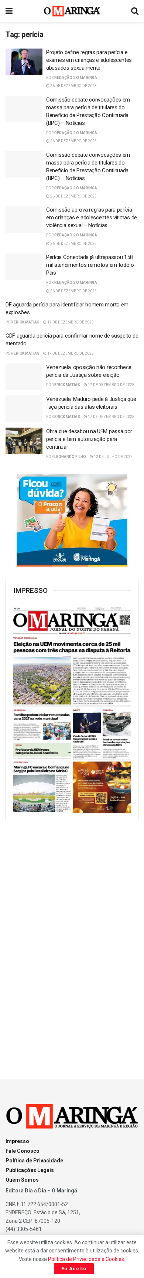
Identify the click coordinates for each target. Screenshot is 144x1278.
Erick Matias (27, 322)
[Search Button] (134, 11)
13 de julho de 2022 (113, 457)
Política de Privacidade (34, 1161)
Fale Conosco (23, 1151)
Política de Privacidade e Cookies (86, 1259)
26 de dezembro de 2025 (73, 86)
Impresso (17, 1141)
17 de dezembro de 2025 (70, 322)
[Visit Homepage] (72, 11)
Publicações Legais (30, 1170)
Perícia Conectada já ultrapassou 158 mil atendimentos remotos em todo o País (90, 265)
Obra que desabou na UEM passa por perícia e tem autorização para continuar (89, 439)
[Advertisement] (72, 943)
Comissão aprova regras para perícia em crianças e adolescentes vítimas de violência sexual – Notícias (91, 217)
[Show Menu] (9, 11)
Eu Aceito (73, 1268)
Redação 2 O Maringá (75, 78)
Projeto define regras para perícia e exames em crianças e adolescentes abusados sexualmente (89, 60)
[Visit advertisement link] (72, 520)
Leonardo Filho (70, 457)
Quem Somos (22, 1180)
